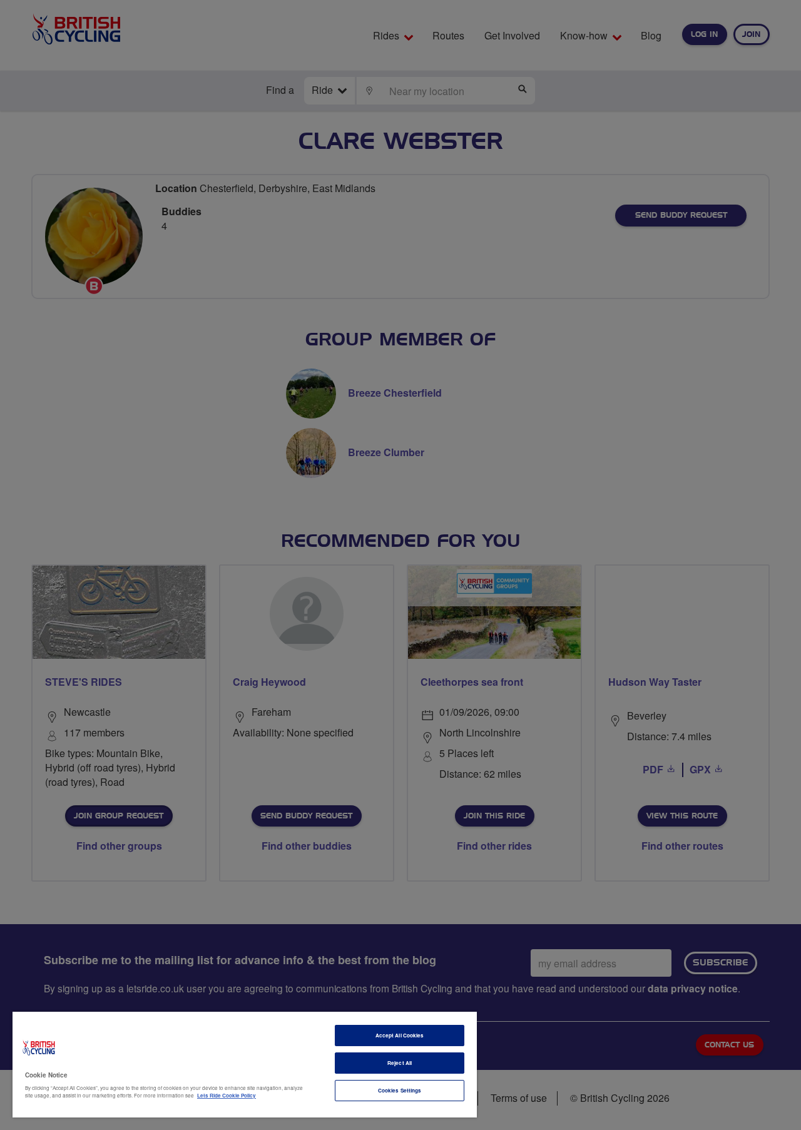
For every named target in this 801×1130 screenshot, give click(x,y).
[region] (245, 1064)
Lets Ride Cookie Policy (226, 1095)
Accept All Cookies (399, 1035)
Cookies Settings (399, 1090)
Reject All (399, 1062)
